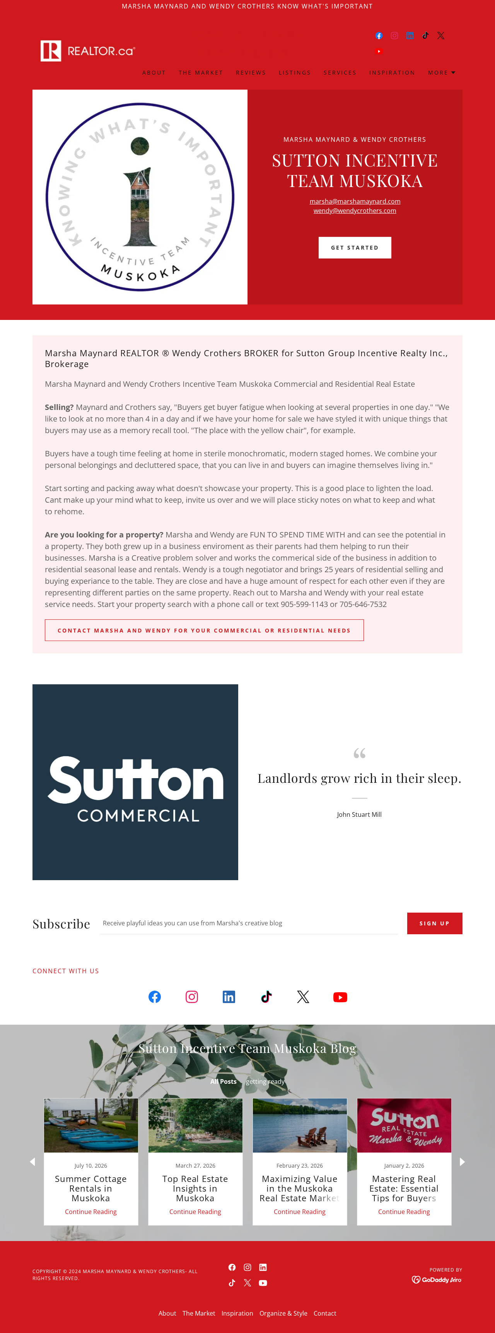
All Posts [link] (223, 1081)
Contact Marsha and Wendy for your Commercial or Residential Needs (204, 630)
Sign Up (435, 923)
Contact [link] (325, 1313)
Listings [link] (295, 72)
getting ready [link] (265, 1081)
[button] (442, 72)
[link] (86, 50)
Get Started (355, 247)
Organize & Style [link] (283, 1313)
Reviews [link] (251, 72)
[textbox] (249, 923)
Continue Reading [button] (91, 1211)
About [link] (154, 72)
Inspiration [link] (392, 72)
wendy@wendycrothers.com (355, 210)
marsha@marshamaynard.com (355, 201)
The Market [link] (201, 72)
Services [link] (340, 72)
